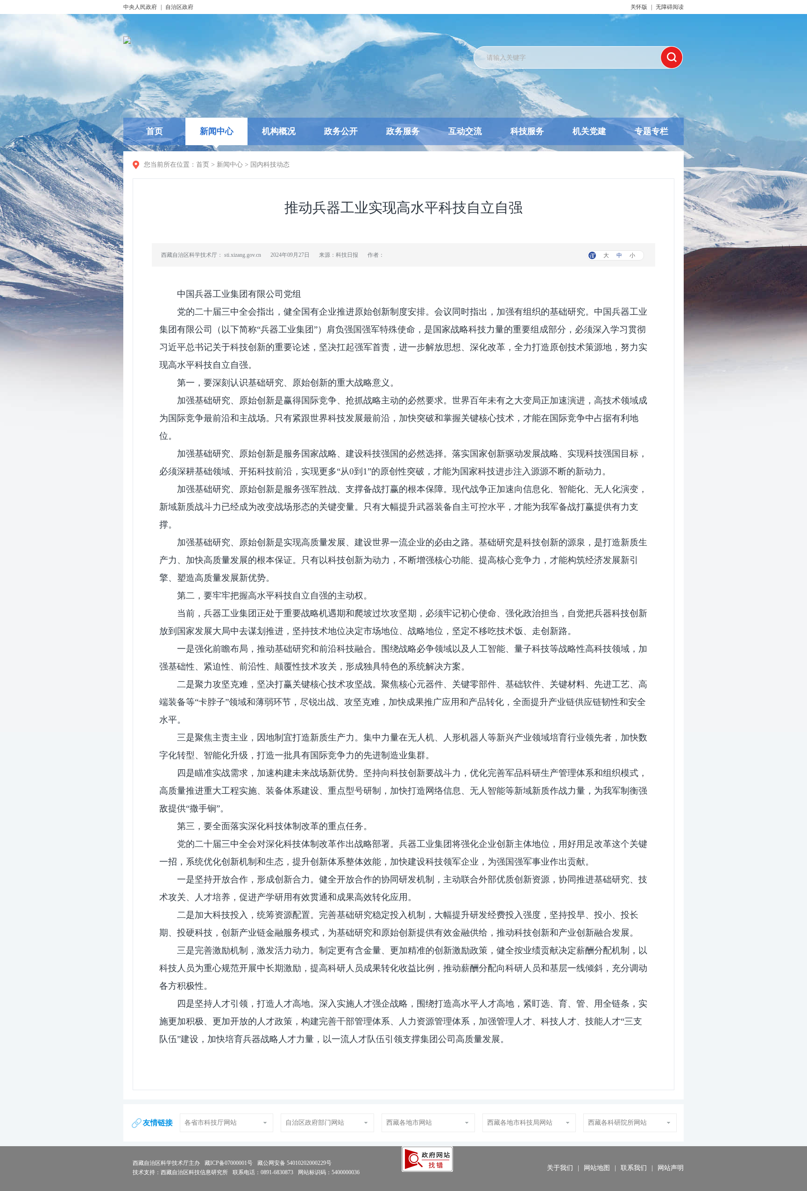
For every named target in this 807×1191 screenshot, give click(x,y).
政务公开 (341, 131)
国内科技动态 (270, 164)
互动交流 (465, 131)
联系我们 (634, 1167)
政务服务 (403, 131)
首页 (154, 131)
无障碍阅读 (670, 7)
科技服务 (527, 131)
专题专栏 (651, 131)
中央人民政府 (140, 7)
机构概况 (279, 131)
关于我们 (560, 1167)
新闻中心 (217, 131)
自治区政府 (179, 7)
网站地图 (597, 1167)
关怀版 (638, 7)
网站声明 (671, 1167)
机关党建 (589, 131)
